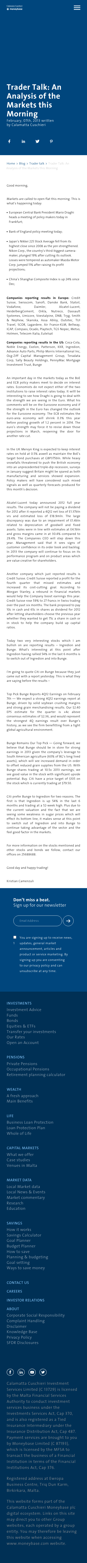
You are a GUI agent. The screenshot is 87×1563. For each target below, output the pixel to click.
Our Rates (16, 1037)
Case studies (18, 1160)
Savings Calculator (24, 1235)
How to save (18, 1252)
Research (15, 1203)
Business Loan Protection (30, 1122)
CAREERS (14, 1292)
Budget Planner (21, 1246)
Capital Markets (23, 1148)
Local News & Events (26, 1192)
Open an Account (23, 1043)
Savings (14, 1224)
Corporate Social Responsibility (36, 1315)
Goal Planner (19, 1241)
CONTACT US (18, 1283)
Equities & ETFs (21, 1026)
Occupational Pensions (28, 1069)
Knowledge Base (22, 1332)
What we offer (20, 1155)
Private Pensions (22, 1064)
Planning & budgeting (27, 1257)
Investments (19, 1004)
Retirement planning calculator (36, 1075)
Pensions (16, 1058)
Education (16, 1209)
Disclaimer (17, 1327)
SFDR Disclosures (23, 1343)
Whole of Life (19, 1134)
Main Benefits (20, 1101)
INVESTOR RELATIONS (26, 1301)
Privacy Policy (19, 1338)
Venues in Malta (22, 1166)
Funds (12, 1015)
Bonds (12, 1021)
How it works (19, 1230)
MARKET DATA (19, 1180)
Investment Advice (24, 1010)
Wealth (14, 1090)
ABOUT (13, 1309)
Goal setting (18, 1263)
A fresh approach (23, 1096)
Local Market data (23, 1187)
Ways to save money (26, 1268)
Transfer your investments (31, 1032)
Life (10, 1116)
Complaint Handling (26, 1321)
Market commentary (26, 1198)
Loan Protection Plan (26, 1128)
